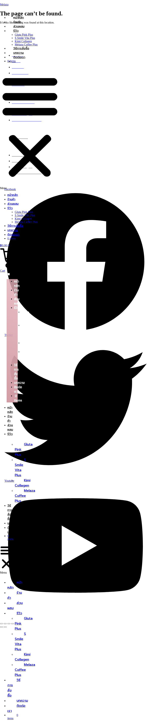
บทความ (18, 53)
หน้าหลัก (18, 17)
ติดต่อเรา (19, 57)
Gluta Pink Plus (24, 34)
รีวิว (16, 31)
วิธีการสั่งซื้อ (21, 48)
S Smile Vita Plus (25, 37)
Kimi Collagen (23, 41)
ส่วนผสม (18, 26)
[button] (30, 128)
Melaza (4, 4)
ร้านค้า (17, 22)
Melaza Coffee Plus (26, 44)
